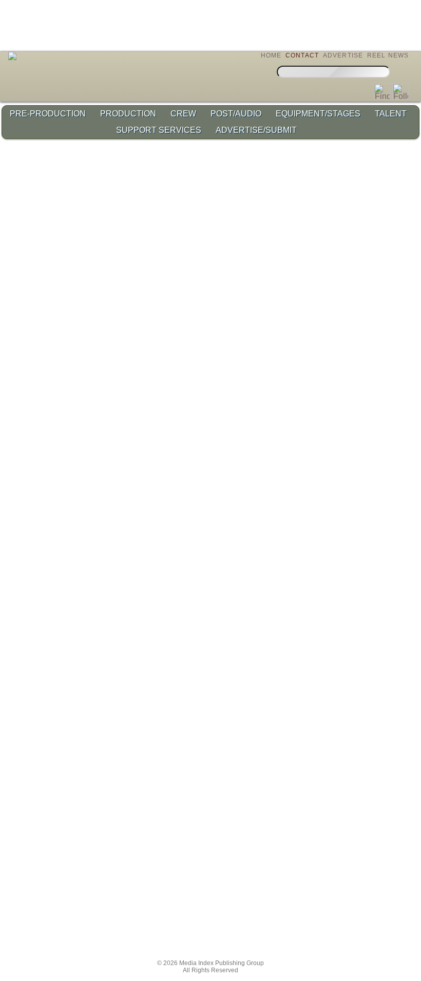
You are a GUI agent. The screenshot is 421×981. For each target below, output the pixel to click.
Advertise (343, 55)
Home (271, 55)
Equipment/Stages (318, 113)
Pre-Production (48, 113)
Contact (302, 55)
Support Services (158, 130)
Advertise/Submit (256, 130)
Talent (391, 113)
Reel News (388, 55)
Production (128, 113)
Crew (183, 113)
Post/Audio (235, 113)
